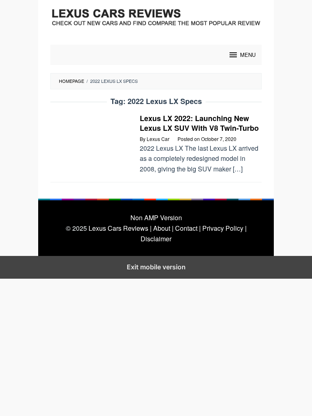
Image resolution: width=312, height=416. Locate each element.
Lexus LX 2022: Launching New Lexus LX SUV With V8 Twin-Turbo (199, 123)
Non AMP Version (156, 217)
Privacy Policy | (224, 228)
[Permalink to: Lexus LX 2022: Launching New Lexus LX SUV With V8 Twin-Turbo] (91, 140)
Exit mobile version (156, 267)
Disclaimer (156, 238)
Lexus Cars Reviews (118, 228)
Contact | (188, 228)
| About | (161, 228)
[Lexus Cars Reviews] (156, 17)
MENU (248, 54)
